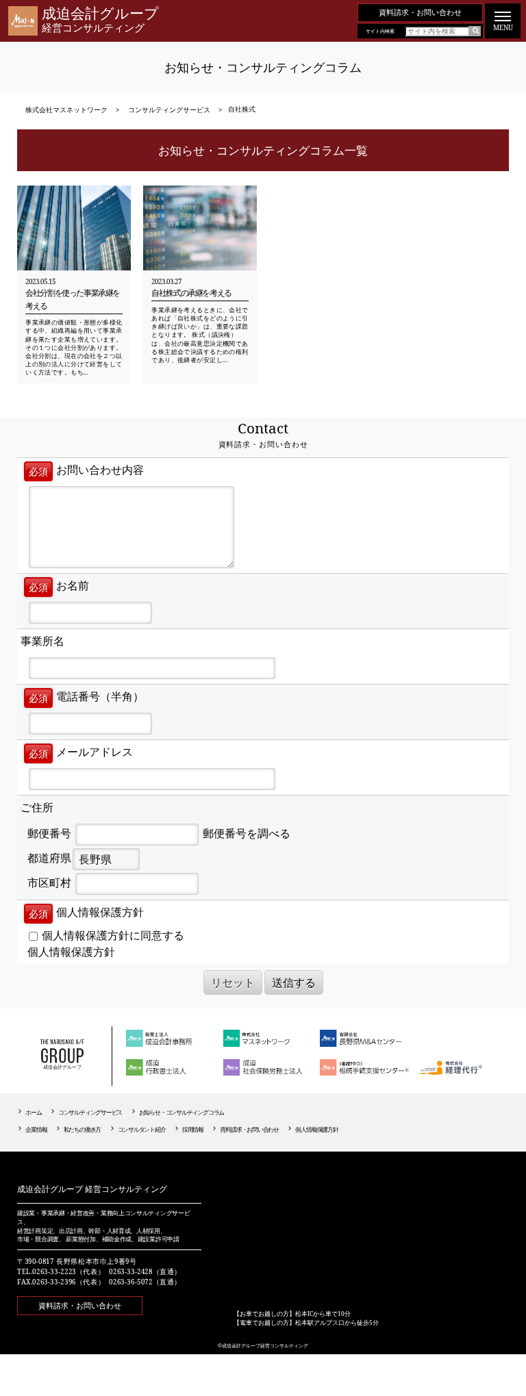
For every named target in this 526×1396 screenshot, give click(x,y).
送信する (294, 982)
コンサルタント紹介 (142, 1129)
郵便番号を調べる (246, 833)
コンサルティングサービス (90, 1112)
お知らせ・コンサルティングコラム (182, 1112)
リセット (233, 982)
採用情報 (192, 1129)
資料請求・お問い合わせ (420, 12)
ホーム (33, 1112)
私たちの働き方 (82, 1129)
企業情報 (36, 1129)
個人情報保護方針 (71, 951)
